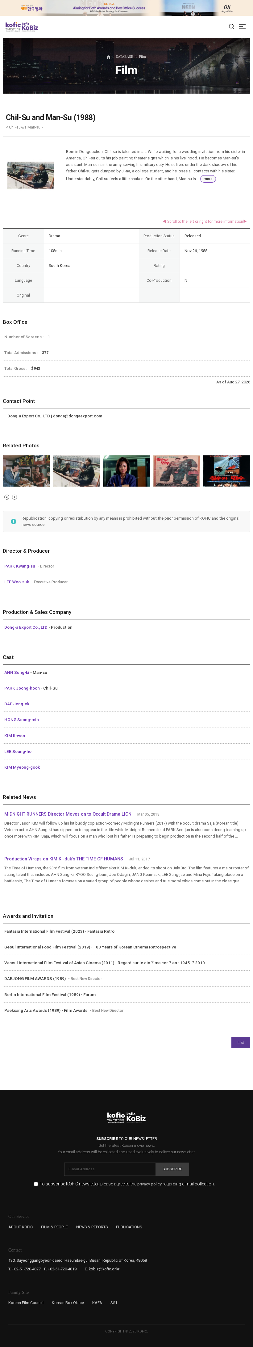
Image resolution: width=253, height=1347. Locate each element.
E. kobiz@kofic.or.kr (102, 1269)
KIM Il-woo (14, 735)
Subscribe (172, 1169)
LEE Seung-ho (17, 751)
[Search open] (231, 26)
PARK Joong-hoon (22, 688)
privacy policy (149, 1184)
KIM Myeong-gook (22, 767)
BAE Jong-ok (16, 703)
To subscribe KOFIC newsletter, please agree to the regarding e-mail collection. (127, 1184)
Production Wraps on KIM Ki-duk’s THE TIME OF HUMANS (63, 859)
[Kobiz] (29, 27)
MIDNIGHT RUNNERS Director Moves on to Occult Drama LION (67, 814)
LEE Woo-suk (17, 581)
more (208, 179)
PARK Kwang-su (20, 566)
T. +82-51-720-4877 (24, 1269)
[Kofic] (13, 27)
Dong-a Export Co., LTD (26, 627)
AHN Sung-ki (17, 672)
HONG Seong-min (21, 719)
